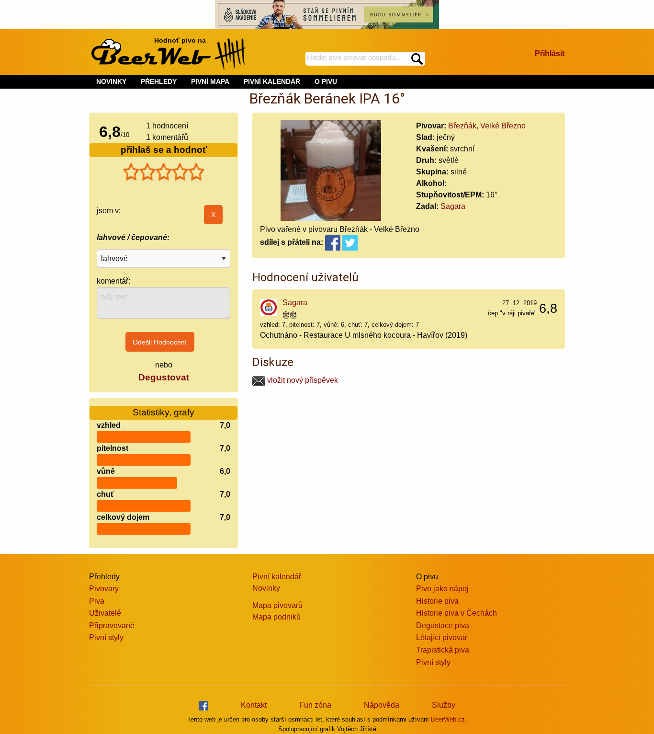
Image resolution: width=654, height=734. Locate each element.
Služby (443, 705)
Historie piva (437, 601)
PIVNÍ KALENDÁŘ (272, 81)
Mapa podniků (276, 617)
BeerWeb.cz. (449, 719)
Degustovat (163, 377)
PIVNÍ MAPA (210, 81)
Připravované (112, 625)
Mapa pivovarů (277, 605)
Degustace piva (442, 625)
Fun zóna (315, 705)
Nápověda (381, 705)
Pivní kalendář (276, 577)
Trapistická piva (442, 650)
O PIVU (326, 81)
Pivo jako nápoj (442, 589)
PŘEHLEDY (159, 81)
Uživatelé (105, 613)
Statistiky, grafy (163, 412)
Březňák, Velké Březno (487, 126)
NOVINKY (111, 81)
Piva (96, 601)
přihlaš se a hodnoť (164, 150)
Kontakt (254, 705)
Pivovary (104, 589)
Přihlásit (549, 53)
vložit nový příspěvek (301, 380)
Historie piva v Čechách (456, 613)
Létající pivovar (441, 637)
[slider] (163, 172)
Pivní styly (106, 637)
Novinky (266, 588)
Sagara (452, 206)
